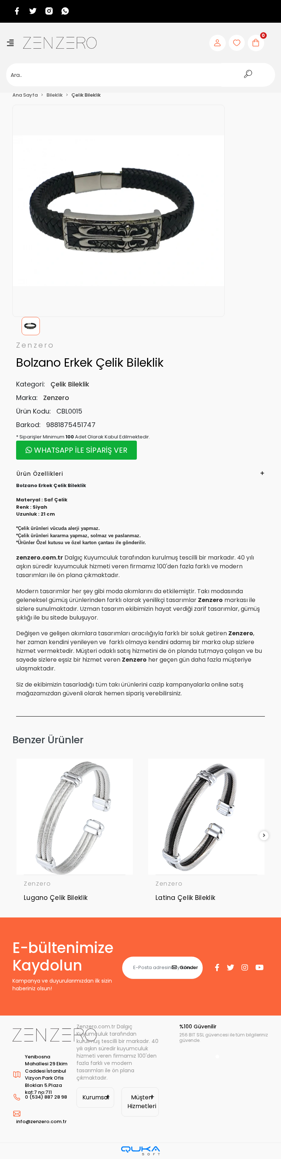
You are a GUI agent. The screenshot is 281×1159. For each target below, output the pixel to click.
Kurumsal (95, 1097)
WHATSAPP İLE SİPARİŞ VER (79, 450)
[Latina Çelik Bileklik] (206, 817)
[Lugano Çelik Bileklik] (74, 817)
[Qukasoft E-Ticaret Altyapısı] (140, 1150)
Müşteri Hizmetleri (141, 1101)
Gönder (189, 967)
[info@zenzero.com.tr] (40, 1113)
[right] (264, 835)
